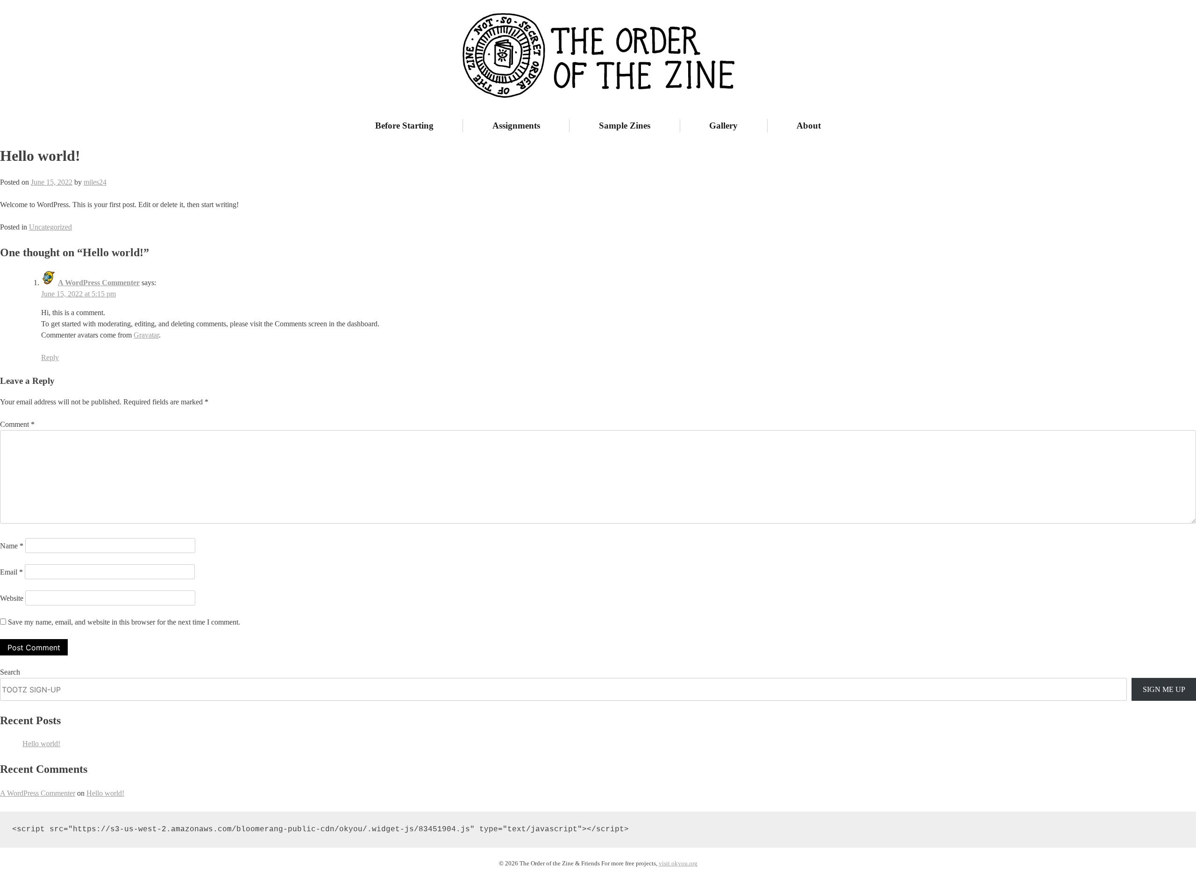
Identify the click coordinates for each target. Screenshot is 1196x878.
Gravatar (146, 335)
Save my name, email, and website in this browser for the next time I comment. (124, 622)
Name (11, 546)
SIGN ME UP (1164, 689)
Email (11, 572)
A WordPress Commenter (99, 283)
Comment (17, 424)
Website (11, 598)
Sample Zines (624, 125)
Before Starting (404, 125)
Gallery (723, 125)
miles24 (95, 182)
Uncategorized (50, 227)
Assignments (516, 125)
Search (10, 672)
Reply (50, 357)
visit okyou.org (678, 863)
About (809, 125)
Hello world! (41, 744)
